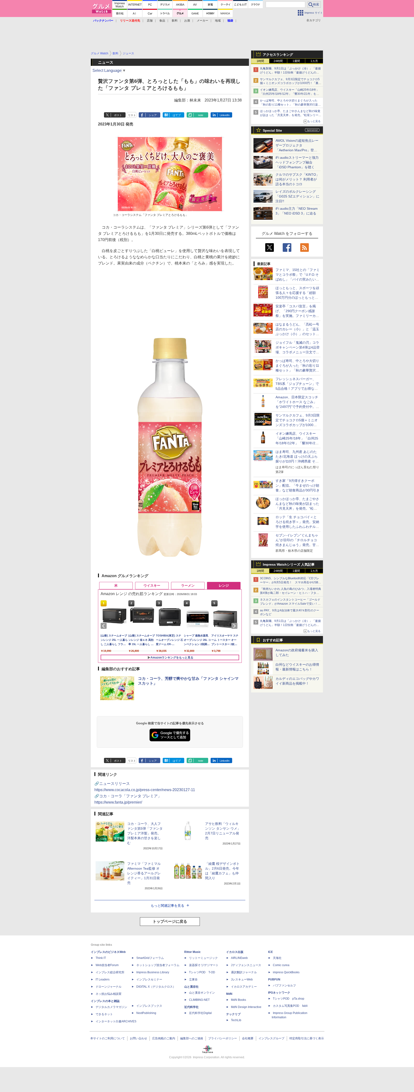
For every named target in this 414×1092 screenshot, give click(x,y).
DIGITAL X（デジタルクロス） (156, 986)
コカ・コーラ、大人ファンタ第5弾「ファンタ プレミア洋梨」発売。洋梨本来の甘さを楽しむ (145, 833)
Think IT (101, 958)
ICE (270, 952)
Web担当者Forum (107, 965)
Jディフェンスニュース (246, 965)
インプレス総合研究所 (110, 972)
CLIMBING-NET (199, 1000)
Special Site (272, 130)
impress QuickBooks (286, 972)
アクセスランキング (278, 54)
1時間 (260, 61)
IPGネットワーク (279, 992)
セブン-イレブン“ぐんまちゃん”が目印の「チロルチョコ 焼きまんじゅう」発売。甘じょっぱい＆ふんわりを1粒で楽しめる (297, 544)
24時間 (278, 61)
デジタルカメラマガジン (111, 1007)
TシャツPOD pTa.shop (288, 998)
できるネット (104, 1014)
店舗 (150, 20)
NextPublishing (146, 1013)
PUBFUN (274, 979)
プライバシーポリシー (222, 1038)
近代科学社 (191, 1007)
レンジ (224, 585)
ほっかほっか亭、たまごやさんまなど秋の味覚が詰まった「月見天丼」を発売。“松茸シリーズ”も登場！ (290, 115)
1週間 (296, 61)
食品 (162, 20)
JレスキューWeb (242, 979)
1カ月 (314, 61)
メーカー (202, 20)
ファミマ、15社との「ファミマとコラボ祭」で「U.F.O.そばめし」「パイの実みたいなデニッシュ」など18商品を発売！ (298, 279)
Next (235, 626)
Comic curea (281, 965)
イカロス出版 (234, 952)
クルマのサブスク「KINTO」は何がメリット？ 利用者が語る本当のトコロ (297, 179)
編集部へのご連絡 (191, 1038)
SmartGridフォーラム (150, 958)
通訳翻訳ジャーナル (244, 972)
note (200, 115)
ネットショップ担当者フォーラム (157, 965)
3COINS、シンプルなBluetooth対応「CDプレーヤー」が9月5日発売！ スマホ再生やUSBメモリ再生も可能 (290, 582)
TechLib (236, 1020)
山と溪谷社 (191, 986)
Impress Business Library (152, 972)
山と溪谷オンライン (202, 992)
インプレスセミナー (149, 979)
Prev (104, 626)
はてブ (177, 115)
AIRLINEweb (239, 958)
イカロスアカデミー (244, 986)
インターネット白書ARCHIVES (116, 1021)
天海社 (277, 958)
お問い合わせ (138, 1038)
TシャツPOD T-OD (202, 972)
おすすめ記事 (273, 640)
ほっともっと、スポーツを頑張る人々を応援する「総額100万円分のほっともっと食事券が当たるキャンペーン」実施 (297, 297)
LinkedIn (225, 115)
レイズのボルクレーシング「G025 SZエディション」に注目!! (297, 196)
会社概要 (247, 1038)
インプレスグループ (271, 1038)
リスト (132, 115)
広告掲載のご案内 (163, 1038)
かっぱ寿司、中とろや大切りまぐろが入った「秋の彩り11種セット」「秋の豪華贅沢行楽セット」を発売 (290, 104)
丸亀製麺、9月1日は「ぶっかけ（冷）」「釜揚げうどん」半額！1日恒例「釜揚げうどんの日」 (290, 72)
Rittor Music (192, 952)
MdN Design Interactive (246, 1007)
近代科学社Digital (200, 1013)
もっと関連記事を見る (167, 905)
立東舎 (193, 979)
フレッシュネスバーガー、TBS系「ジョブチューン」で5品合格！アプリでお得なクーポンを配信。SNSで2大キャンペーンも (297, 388)
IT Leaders (102, 979)
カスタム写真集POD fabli (290, 1006)
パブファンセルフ (284, 985)
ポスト (118, 115)
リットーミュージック (203, 958)
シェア (153, 115)
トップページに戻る (170, 921)
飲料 (175, 20)
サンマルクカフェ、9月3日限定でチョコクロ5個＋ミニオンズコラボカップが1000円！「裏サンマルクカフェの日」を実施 (290, 83)
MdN (229, 994)
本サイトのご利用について (107, 1038)
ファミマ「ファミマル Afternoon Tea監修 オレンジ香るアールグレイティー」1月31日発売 (144, 873)
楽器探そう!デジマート (203, 965)
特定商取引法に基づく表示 (306, 1038)
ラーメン (188, 585)
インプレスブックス (149, 1006)
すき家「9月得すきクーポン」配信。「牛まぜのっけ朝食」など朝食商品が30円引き (298, 485)
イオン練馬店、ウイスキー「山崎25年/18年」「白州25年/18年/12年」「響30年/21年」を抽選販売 (289, 94)
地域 (218, 20)
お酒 (187, 20)
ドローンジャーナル (108, 986)
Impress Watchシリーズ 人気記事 (289, 564)
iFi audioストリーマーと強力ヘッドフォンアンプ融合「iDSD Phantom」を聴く (297, 162)
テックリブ (233, 1014)
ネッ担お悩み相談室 (108, 994)
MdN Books (238, 1000)
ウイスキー (152, 585)
